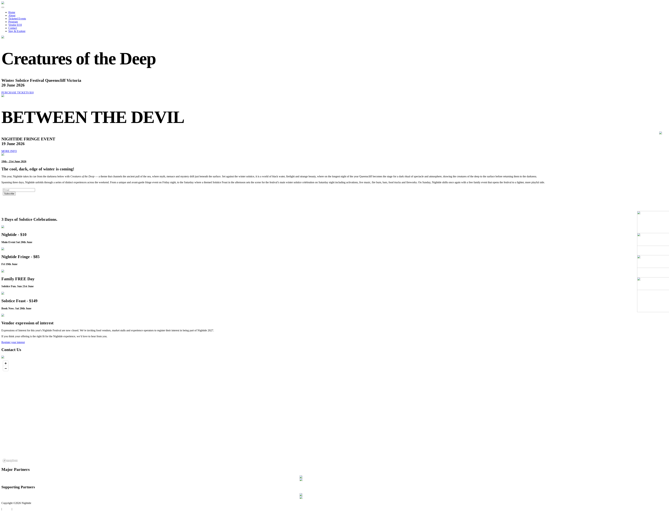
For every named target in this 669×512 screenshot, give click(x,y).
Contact (12, 28)
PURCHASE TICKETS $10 (17, 92)
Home (11, 12)
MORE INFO (9, 151)
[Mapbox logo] (10, 461)
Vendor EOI (15, 24)
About (11, 15)
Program (13, 21)
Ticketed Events (17, 18)
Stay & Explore (16, 31)
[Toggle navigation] (2, 7)
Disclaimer (19, 508)
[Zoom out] (5, 368)
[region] (334, 411)
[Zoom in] (5, 363)
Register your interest (13, 342)
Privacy (7, 508)
